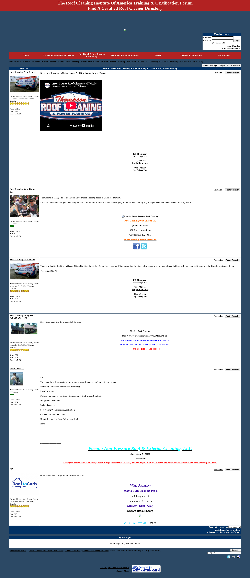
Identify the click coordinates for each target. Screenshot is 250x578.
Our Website (140, 167)
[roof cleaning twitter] (143, 249)
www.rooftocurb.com (140, 510)
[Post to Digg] (234, 557)
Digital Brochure (140, 163)
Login (237, 40)
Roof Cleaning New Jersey (22, 72)
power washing (233, 530)
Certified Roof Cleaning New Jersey (119, 62)
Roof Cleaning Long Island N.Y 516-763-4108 (22, 316)
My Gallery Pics (140, 170)
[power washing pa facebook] (136, 249)
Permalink (218, 73)
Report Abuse (122, 571)
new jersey (225, 532)
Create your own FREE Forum (114, 567)
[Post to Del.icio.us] (239, 557)
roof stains (235, 532)
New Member (233, 46)
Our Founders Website (19, 62)
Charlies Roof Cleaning (140, 331)
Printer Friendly (233, 65)
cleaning (223, 530)
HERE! (152, 523)
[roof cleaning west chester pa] (140, 216)
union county (212, 532)
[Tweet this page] (228, 557)
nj (220, 532)
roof (217, 530)
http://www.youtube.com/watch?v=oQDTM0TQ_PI (144, 336)
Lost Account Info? (231, 48)
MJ (11, 469)
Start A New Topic (210, 65)
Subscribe (235, 550)
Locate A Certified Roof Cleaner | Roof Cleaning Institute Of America (66, 62)
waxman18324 (17, 369)
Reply (222, 65)
